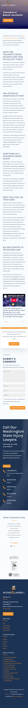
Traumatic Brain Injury (10, 669)
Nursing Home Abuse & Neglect (13, 663)
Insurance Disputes (9, 667)
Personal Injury (8, 675)
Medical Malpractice (9, 661)
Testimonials (6, 630)
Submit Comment (17, 408)
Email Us (6, 466)
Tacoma (5, 646)
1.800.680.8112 (12, 470)
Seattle (5, 639)
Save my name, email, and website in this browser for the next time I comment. (14, 401)
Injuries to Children (9, 665)
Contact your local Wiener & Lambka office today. (14, 315)
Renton (5, 644)
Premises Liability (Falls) (11, 673)
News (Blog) (6, 628)
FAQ (4, 623)
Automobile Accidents (10, 657)
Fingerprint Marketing (17, 696)
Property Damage (9, 676)
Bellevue (5, 641)
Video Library (6, 625)
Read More (8, 20)
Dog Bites (6, 671)
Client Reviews (7, 609)
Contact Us (14, 344)
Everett (5, 648)
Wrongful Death (8, 659)
